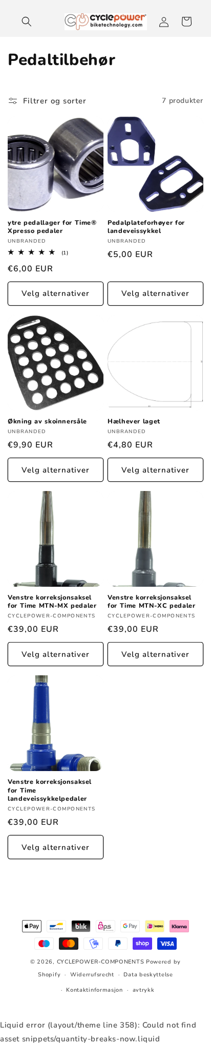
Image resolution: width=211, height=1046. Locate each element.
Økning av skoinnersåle (47, 421)
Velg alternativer (56, 293)
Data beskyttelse (148, 974)
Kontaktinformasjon (94, 990)
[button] (26, 21)
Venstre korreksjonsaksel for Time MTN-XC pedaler (152, 601)
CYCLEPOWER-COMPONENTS (100, 962)
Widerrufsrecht (92, 974)
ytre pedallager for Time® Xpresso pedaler (52, 227)
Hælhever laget (134, 421)
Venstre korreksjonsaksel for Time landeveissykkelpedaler (50, 790)
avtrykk (144, 990)
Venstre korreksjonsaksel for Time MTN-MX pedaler (52, 601)
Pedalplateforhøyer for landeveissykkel (146, 227)
